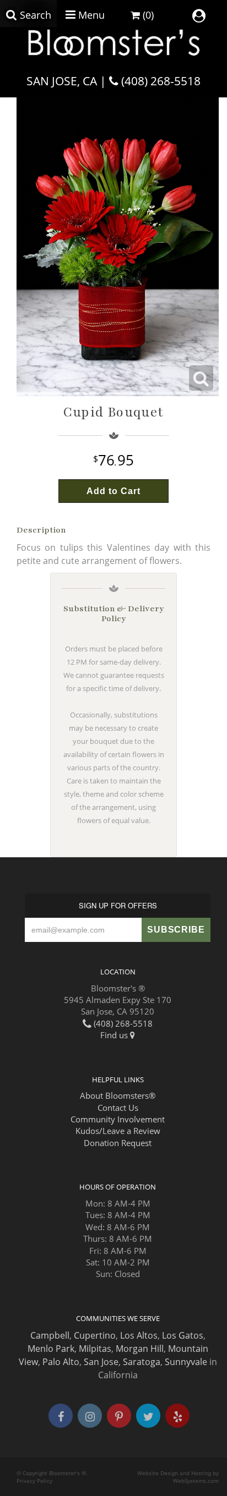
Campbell (49, 1335)
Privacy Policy (34, 1480)
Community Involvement (118, 1119)
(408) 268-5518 (161, 81)
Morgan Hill (140, 1348)
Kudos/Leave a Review (117, 1130)
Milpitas (95, 1348)
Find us (115, 1034)
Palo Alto (60, 1362)
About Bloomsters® (117, 1095)
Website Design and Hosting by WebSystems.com (178, 1477)
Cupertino (95, 1335)
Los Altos (139, 1335)
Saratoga (141, 1362)
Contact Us (118, 1107)
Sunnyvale (186, 1362)
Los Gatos (182, 1335)
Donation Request (118, 1142)
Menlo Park (51, 1348)
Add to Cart (113, 491)
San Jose (101, 1362)
